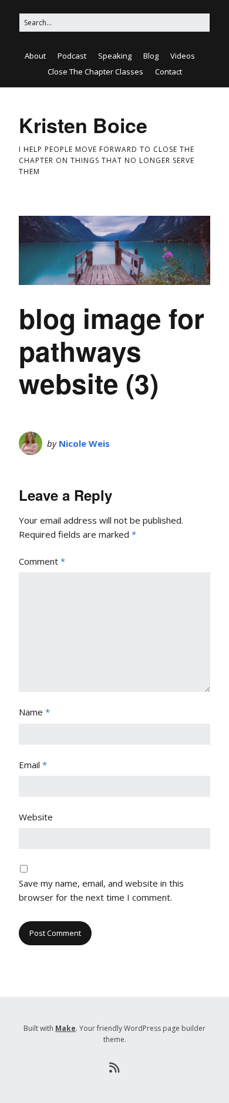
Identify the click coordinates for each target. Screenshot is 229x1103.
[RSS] (114, 1067)
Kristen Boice (83, 125)
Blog (151, 55)
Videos (182, 55)
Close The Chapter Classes (95, 71)
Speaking (115, 55)
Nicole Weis (84, 443)
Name (34, 712)
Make (65, 1028)
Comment (42, 561)
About (35, 55)
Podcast (72, 55)
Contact (168, 71)
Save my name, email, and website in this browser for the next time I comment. (101, 890)
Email (33, 765)
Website (36, 817)
